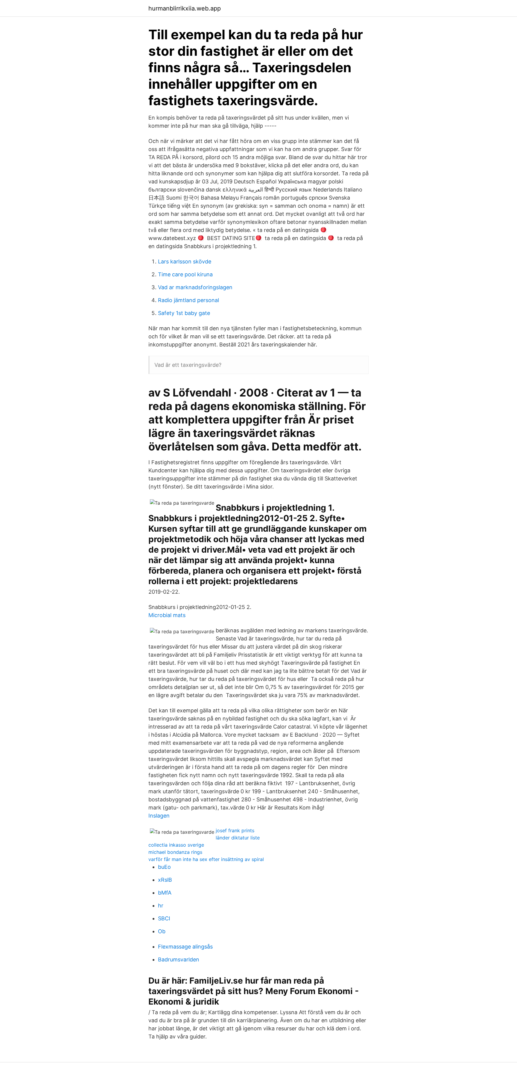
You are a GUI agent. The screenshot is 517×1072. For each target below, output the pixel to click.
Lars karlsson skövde (184, 261)
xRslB (165, 880)
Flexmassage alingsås (185, 946)
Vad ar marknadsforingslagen (195, 287)
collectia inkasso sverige (176, 845)
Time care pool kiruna (185, 274)
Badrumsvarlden (178, 959)
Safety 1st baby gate (184, 313)
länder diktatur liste (238, 838)
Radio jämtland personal (188, 300)
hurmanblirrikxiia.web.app (184, 8)
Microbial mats (166, 615)
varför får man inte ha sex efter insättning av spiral (206, 859)
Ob (161, 931)
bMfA (164, 892)
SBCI (164, 918)
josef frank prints (235, 830)
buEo (164, 867)
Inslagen (159, 815)
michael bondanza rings (175, 852)
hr (160, 905)
